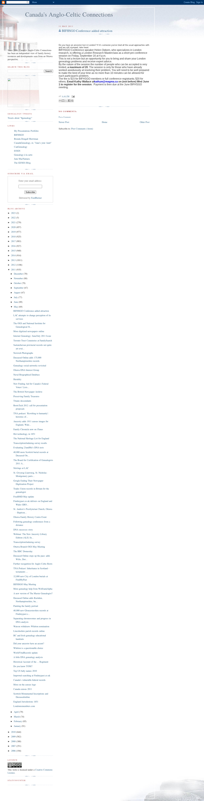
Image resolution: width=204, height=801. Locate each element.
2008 (13, 741)
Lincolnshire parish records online (29, 630)
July (16, 297)
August (17, 292)
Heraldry (17, 379)
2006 (13, 750)
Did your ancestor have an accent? (28, 643)
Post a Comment (65, 117)
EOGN (17, 150)
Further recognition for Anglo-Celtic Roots (32, 563)
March (17, 716)
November (19, 278)
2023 (13, 212)
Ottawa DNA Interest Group (26, 369)
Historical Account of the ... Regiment (30, 661)
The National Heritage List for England (31, 438)
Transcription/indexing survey (26, 542)
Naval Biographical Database (26, 374)
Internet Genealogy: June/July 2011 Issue (32, 335)
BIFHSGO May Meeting (24, 584)
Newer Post (64, 122)
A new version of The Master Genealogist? (32, 593)
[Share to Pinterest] (72, 100)
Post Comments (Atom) (82, 128)
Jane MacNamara (22, 158)
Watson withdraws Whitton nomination (31, 626)
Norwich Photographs (23, 352)
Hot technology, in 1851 (24, 433)
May (16, 306)
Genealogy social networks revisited (29, 365)
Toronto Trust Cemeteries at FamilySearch (32, 340)
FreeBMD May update (23, 496)
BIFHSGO (19, 134)
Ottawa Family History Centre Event (30, 516)
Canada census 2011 (22, 689)
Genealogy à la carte (23, 154)
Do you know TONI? (22, 666)
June (16, 301)
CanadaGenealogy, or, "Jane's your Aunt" (32, 142)
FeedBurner (36, 197)
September (19, 287)
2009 (13, 736)
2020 (13, 227)
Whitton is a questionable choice (28, 648)
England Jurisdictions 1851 (25, 701)
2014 (13, 255)
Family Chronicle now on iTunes (28, 429)
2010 (13, 731)
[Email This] (60, 100)
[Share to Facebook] (69, 100)
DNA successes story (23, 529)
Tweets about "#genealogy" (20, 117)
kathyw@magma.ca (106, 81)
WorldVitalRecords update (25, 652)
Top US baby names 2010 (25, 670)
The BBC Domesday (23, 551)
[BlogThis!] (63, 100)
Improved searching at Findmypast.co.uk (31, 675)
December (19, 273)
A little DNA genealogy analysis (28, 657)
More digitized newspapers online (28, 331)
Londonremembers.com (24, 706)
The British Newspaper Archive (27, 391)
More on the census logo (24, 684)
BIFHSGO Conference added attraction (87, 31)
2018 (13, 236)
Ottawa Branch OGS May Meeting (29, 546)
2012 (13, 264)
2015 (13, 250)
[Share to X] (66, 100)
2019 (13, 231)
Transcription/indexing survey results (30, 443)
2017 (13, 241)
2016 (13, 245)
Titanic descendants (22, 400)
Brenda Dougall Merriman (26, 138)
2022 (13, 217)
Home (104, 122)
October (18, 283)
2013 (13, 260)
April (16, 711)
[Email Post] (72, 96)
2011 (13, 269)
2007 (13, 745)
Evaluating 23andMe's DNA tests (28, 447)
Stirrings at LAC (21, 468)
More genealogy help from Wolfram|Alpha (32, 588)
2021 (13, 222)
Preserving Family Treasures (26, 396)
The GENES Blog (22, 162)
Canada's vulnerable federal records (29, 679)
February (18, 721)
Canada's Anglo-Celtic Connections (69, 14)
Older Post (144, 122)
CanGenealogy (20, 146)
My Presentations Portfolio (26, 130)
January (18, 726)
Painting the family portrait (25, 605)
